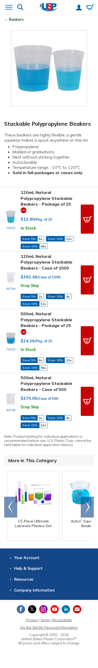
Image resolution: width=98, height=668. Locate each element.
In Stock (28, 228)
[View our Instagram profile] (43, 609)
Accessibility (62, 620)
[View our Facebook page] (21, 609)
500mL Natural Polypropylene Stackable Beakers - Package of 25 (46, 319)
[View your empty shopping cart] (90, 7)
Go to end (11, 507)
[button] (87, 219)
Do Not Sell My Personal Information (49, 627)
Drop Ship (30, 285)
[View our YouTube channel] (54, 609)
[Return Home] (49, 7)
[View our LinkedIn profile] (66, 609)
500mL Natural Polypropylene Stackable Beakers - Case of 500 (46, 383)
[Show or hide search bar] (20, 7)
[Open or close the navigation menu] (9, 8)
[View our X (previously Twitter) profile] (32, 609)
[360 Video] (23, 209)
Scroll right (87, 507)
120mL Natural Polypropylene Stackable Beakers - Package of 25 (46, 198)
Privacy (32, 620)
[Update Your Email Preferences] (77, 609)
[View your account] (79, 8)
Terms (45, 620)
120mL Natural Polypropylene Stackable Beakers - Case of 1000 (46, 262)
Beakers (16, 19)
